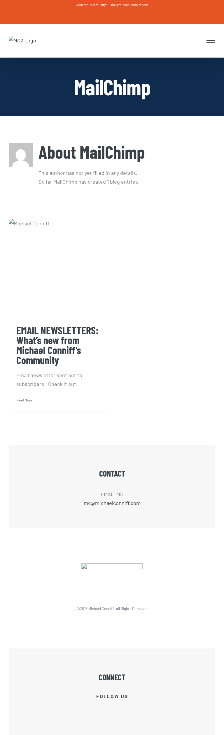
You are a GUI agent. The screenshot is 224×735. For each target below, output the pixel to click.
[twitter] (107, 708)
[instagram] (127, 708)
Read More (24, 400)
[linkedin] (117, 708)
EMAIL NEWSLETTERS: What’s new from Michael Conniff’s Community (57, 345)
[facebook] (97, 708)
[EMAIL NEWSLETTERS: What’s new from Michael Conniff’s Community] (57, 267)
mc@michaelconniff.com (129, 5)
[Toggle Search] (196, 40)
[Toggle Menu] (211, 40)
